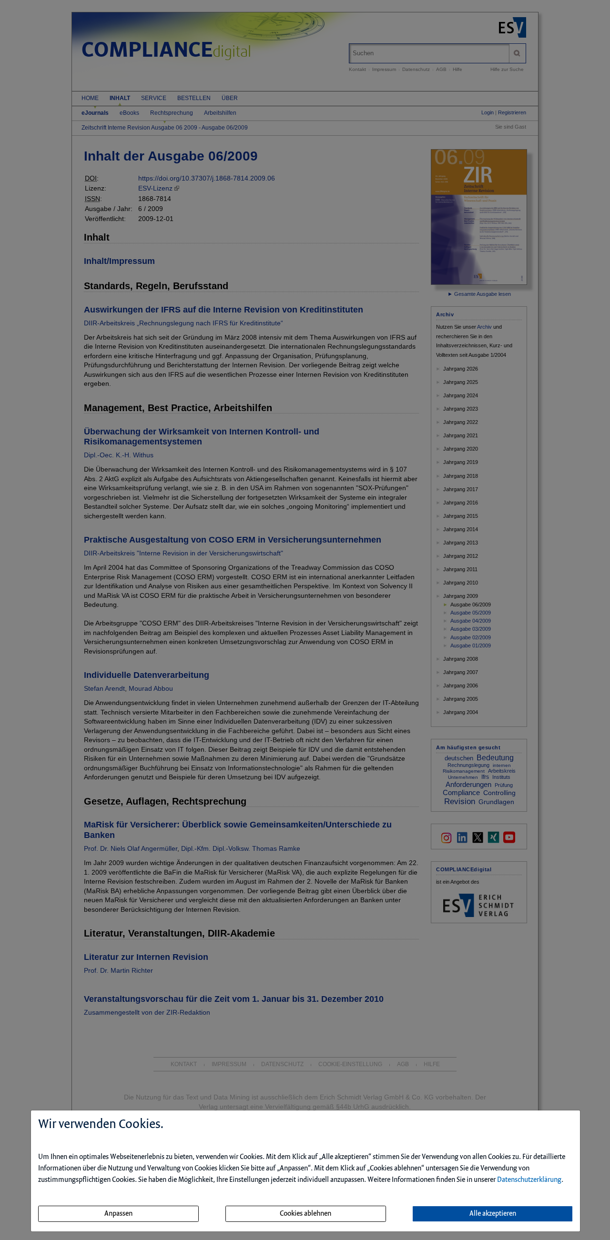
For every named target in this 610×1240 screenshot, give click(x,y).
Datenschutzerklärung (529, 1180)
